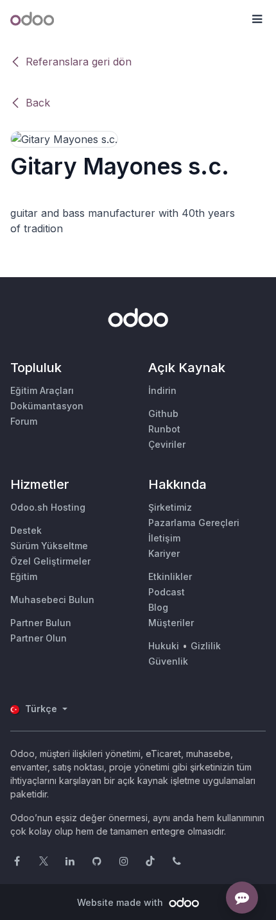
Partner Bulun (40, 622)
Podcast (166, 591)
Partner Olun (38, 638)
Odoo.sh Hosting (47, 507)
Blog (158, 607)
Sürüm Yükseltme (49, 545)
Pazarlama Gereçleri (193, 522)
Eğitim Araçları (42, 390)
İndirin (162, 390)
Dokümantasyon (46, 405)
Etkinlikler (170, 576)
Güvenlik (168, 661)
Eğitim (23, 576)
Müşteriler (171, 622)
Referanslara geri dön (79, 61)
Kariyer (164, 553)
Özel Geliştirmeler (50, 561)
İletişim (164, 537)
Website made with (121, 902)
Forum (23, 421)
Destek (26, 530)
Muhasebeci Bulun (52, 599)
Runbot (164, 428)
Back (38, 102)
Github (163, 413)
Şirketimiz (170, 507)
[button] (256, 19)
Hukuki (163, 645)
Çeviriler (166, 444)
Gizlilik (206, 645)
